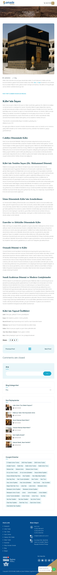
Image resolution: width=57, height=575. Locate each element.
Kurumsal (6, 542)
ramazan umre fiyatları (13, 489)
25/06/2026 (17, 445)
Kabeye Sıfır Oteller (9, 537)
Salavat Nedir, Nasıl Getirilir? (22, 442)
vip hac (43, 496)
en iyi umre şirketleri (26, 472)
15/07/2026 (17, 423)
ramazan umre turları (13, 492)
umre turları (25, 496)
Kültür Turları (7, 540)
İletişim (6, 551)
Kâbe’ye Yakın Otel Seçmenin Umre (24, 413)
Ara (7, 367)
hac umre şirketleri (25, 482)
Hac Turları (7, 531)
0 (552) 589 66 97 (38, 528)
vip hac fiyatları (11, 499)
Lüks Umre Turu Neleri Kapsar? (22, 405)
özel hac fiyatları (12, 502)
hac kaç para (11, 479)
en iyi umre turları (12, 472)
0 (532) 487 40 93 (38, 530)
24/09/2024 (7, 78)
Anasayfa (6, 526)
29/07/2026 (17, 408)
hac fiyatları (26, 476)
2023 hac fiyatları (27, 462)
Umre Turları (7, 529)
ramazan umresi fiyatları (30, 489)
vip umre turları (35, 499)
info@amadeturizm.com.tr (41, 536)
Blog (15, 78)
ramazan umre (42, 486)
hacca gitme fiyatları (41, 472)
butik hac (20, 466)
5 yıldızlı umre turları (13, 462)
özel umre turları (35, 502)
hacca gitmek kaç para (13, 476)
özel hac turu (23, 502)
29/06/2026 (17, 437)
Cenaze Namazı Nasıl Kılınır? (22, 427)
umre (23, 492)
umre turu (35, 496)
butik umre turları (31, 466)
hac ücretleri (46, 482)
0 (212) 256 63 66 (38, 532)
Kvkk (14, 571)
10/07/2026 (17, 430)
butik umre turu (43, 466)
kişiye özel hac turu (13, 486)
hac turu (43, 479)
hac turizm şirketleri (23, 479)
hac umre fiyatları (12, 482)
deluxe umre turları (32, 469)
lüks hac (23, 486)
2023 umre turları (39, 462)
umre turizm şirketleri (13, 496)
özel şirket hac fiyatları (13, 506)
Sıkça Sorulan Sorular (10, 545)
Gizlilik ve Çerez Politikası (22, 571)
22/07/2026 (17, 415)
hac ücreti (37, 482)
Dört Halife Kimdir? (19, 435)
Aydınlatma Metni (34, 571)
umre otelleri (43, 492)
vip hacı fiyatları (23, 499)
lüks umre (32, 486)
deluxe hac (10, 469)
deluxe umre (19, 469)
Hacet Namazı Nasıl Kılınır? (21, 420)
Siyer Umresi (7, 534)
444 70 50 (36, 526)
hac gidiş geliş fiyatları (38, 476)
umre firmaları (32, 492)
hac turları (35, 479)
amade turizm (11, 466)
